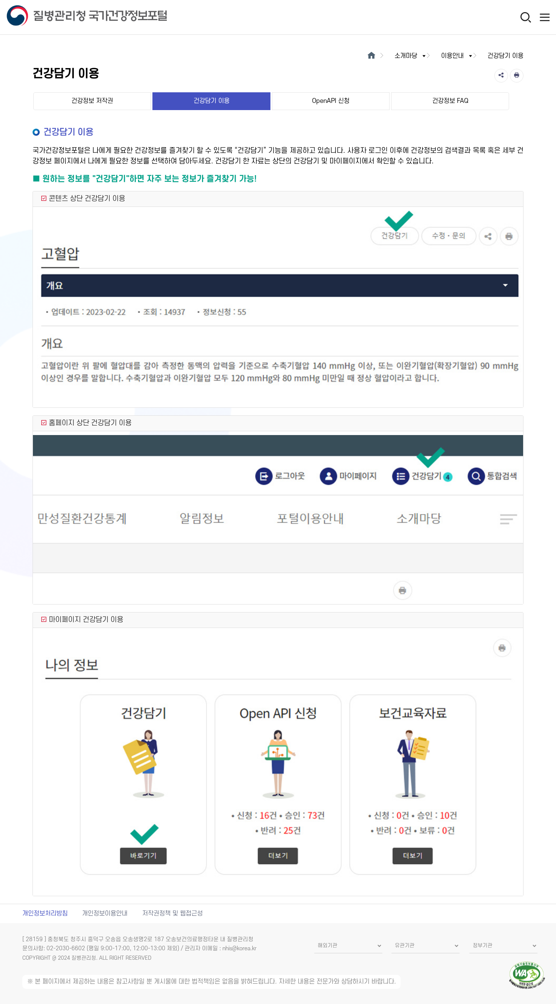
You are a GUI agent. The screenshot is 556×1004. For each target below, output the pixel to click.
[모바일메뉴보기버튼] (544, 17)
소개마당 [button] (405, 56)
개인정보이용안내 (104, 913)
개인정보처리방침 (45, 913)
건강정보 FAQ (450, 101)
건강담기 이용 (212, 101)
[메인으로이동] (371, 56)
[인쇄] (516, 75)
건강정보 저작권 (92, 101)
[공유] (501, 75)
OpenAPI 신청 (330, 101)
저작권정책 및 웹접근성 (172, 913)
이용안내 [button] (452, 56)
